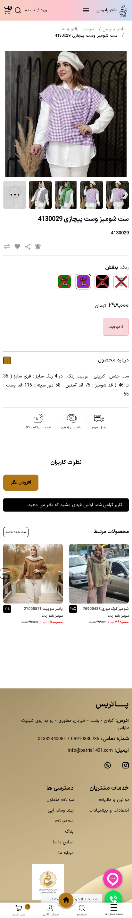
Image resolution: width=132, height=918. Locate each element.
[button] (7, 10)
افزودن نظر (21, 482)
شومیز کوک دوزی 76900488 (106, 609)
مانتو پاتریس (114, 29)
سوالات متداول (60, 799)
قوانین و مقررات (114, 799)
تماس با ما (63, 842)
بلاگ (69, 831)
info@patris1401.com (90, 750)
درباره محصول (113, 360)
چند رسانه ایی (61, 810)
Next (5, 573)
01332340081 (52, 739)
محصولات (64, 821)
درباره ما (66, 853)
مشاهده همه (16, 532)
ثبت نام (30, 10)
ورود (43, 10)
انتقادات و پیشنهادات (109, 810)
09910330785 (84, 739)
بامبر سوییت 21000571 (43, 609)
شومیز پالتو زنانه (118, 616)
